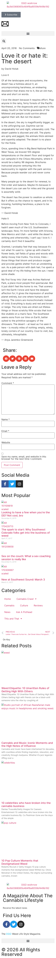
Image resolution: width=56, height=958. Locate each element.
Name (5, 419)
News (7, 612)
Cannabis (9, 605)
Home (7, 598)
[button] (28, 33)
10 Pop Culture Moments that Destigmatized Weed (19, 862)
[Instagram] (19, 483)
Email (5, 431)
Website (5, 442)
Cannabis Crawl (25, 598)
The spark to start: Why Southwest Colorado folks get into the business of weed (25, 532)
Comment (7, 383)
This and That (11, 618)
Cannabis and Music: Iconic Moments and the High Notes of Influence (27, 744)
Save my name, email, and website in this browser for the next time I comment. (23, 457)
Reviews (38, 605)
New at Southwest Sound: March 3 (23, 579)
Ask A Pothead (24, 612)
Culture (24, 605)
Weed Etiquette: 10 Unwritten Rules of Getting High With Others (25, 690)
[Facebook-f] (5, 483)
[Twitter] (12, 483)
